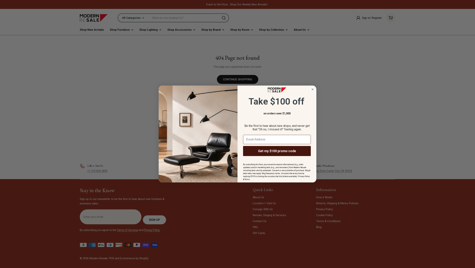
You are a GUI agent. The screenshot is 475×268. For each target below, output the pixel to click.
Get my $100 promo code (277, 151)
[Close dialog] (312, 89)
